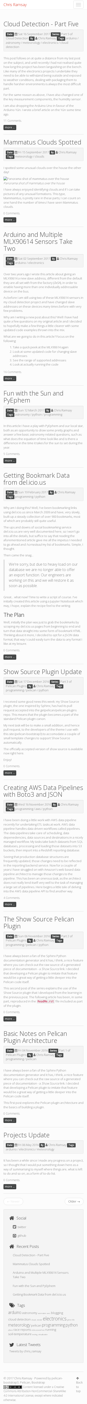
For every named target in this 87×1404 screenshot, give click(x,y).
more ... (10, 127)
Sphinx (45, 706)
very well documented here (42, 531)
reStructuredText (38, 1330)
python (37, 414)
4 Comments (11, 898)
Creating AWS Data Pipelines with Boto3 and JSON (43, 791)
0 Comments (11, 213)
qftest (10, 1330)
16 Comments (12, 372)
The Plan (13, 614)
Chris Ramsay (15, 4)
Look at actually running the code (35, 364)
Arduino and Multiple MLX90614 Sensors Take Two (38, 241)
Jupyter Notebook (62, 601)
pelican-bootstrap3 (28, 734)
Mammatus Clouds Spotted (42, 142)
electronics (50, 42)
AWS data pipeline (63, 820)
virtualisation (43, 1334)
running (50, 1329)
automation (42, 1313)
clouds (39, 156)
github (21, 1235)
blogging (57, 1313)
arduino (71, 38)
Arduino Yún (12, 110)
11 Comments (12, 121)
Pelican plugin (37, 973)
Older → (74, 1201)
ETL (39, 824)
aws (38, 809)
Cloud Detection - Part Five (41, 24)
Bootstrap (38, 1382)
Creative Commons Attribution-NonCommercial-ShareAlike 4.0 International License (34, 1391)
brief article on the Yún (50, 110)
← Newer (13, 1201)
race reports (22, 1329)
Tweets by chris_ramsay (25, 1351)
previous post (18, 997)
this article (47, 274)
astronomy (13, 42)
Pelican (21, 719)
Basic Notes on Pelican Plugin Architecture (35, 1037)
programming (53, 414)
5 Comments (11, 454)
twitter (21, 1227)
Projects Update (26, 1135)
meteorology (31, 42)
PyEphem (51, 426)
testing (35, 1334)
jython (69, 1319)
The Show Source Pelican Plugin (38, 922)
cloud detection (19, 302)
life (73, 1319)
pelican (31, 690)
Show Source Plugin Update (42, 671)
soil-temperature (20, 1334)
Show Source (70, 701)
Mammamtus (12, 198)
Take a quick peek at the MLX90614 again (40, 347)
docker (39, 1319)
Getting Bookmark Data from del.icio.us (36, 479)
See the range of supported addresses (39, 360)
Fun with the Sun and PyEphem (33, 396)
